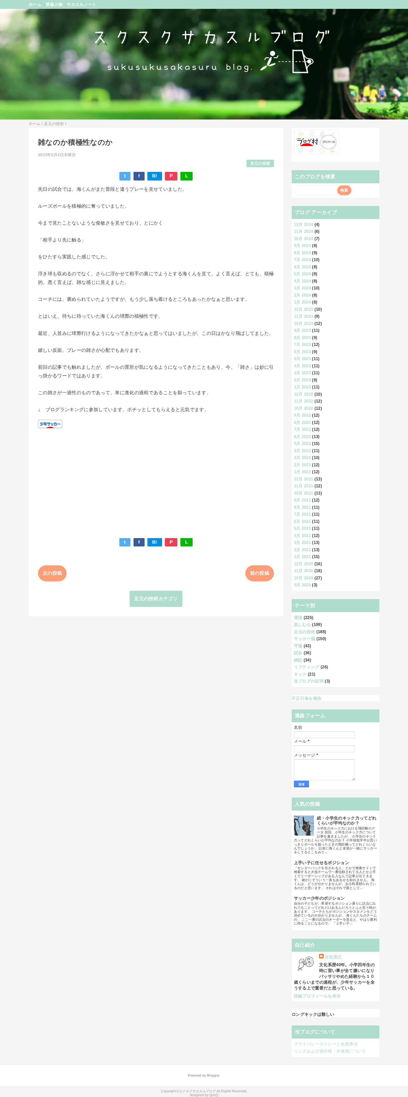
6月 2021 (302, 521)
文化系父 (333, 957)
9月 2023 (302, 330)
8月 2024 (302, 252)
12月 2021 (303, 479)
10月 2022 (303, 408)
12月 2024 (303, 224)
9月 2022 (302, 415)
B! (154, 176)
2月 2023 (302, 380)
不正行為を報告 (306, 698)
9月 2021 (302, 500)
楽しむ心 (302, 624)
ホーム (35, 4)
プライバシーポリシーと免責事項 (326, 1044)
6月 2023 (302, 351)
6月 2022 (302, 436)
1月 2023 (302, 387)
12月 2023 (303, 309)
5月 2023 (302, 358)
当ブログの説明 (309, 681)
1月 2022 (302, 471)
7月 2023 (302, 344)
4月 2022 (302, 450)
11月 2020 (303, 570)
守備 (298, 645)
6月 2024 (302, 266)
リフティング (306, 667)
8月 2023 (302, 337)
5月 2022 (302, 443)
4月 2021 (302, 535)
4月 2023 (302, 365)
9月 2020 (302, 584)
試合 (298, 652)
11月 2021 (303, 485)
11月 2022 (303, 401)
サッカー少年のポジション (319, 898)
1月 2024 (302, 302)
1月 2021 (302, 556)
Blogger (213, 1075)
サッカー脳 (304, 638)
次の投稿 (52, 573)
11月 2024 (303, 231)
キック (300, 674)
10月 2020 (303, 578)
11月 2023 (303, 316)
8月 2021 (302, 507)
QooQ (213, 1095)
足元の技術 (260, 163)
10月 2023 (303, 323)
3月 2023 (302, 372)
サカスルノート (81, 4)
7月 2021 (302, 514)
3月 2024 (302, 288)
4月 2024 (302, 281)
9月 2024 (302, 245)
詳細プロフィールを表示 (317, 996)
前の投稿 (259, 573)
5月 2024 (302, 273)
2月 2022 (302, 464)
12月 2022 (303, 394)
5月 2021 (302, 528)
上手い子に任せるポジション (321, 862)
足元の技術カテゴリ (156, 598)
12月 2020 (303, 563)
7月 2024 (302, 259)
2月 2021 (302, 549)
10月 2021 (303, 493)
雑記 (298, 660)
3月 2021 (302, 542)
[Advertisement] (156, 480)
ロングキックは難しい (313, 1014)
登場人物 (54, 4)
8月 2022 (302, 422)
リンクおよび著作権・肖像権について (330, 1051)
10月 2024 (303, 238)
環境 (298, 617)
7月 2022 (302, 429)
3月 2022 (302, 457)
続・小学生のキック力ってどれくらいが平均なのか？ (347, 820)
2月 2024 (302, 295)
